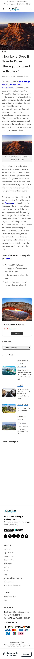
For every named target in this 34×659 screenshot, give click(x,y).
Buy (7, 4)
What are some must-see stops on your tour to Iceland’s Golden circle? (23, 393)
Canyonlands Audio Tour (14, 324)
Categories (7, 341)
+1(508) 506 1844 (15, 615)
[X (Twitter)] (24, 4)
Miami (19, 360)
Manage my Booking (17, 642)
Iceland (20, 385)
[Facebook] (22, 4)
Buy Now (26, 654)
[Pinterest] (29, 4)
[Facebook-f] (14, 536)
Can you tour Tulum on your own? (24, 409)
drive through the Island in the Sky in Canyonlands (16, 84)
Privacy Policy (8, 645)
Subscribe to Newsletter (12, 585)
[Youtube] (22, 536)
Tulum (26, 404)
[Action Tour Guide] (14, 8)
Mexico (20, 404)
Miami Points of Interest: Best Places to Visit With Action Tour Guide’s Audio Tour (24, 374)
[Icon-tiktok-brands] (5, 536)
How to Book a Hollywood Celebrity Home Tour (23, 430)
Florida (20, 363)
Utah (4, 51)
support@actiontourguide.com (18, 1)
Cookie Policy (17, 645)
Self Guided (21, 366)
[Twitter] (18, 536)
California (21, 417)
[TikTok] (17, 4)
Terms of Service (21, 647)
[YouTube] (27, 4)
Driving (20, 420)
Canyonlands (10, 203)
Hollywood (21, 423)
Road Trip (25, 360)
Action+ (8, 258)
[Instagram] (19, 4)
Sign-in (13, 4)
